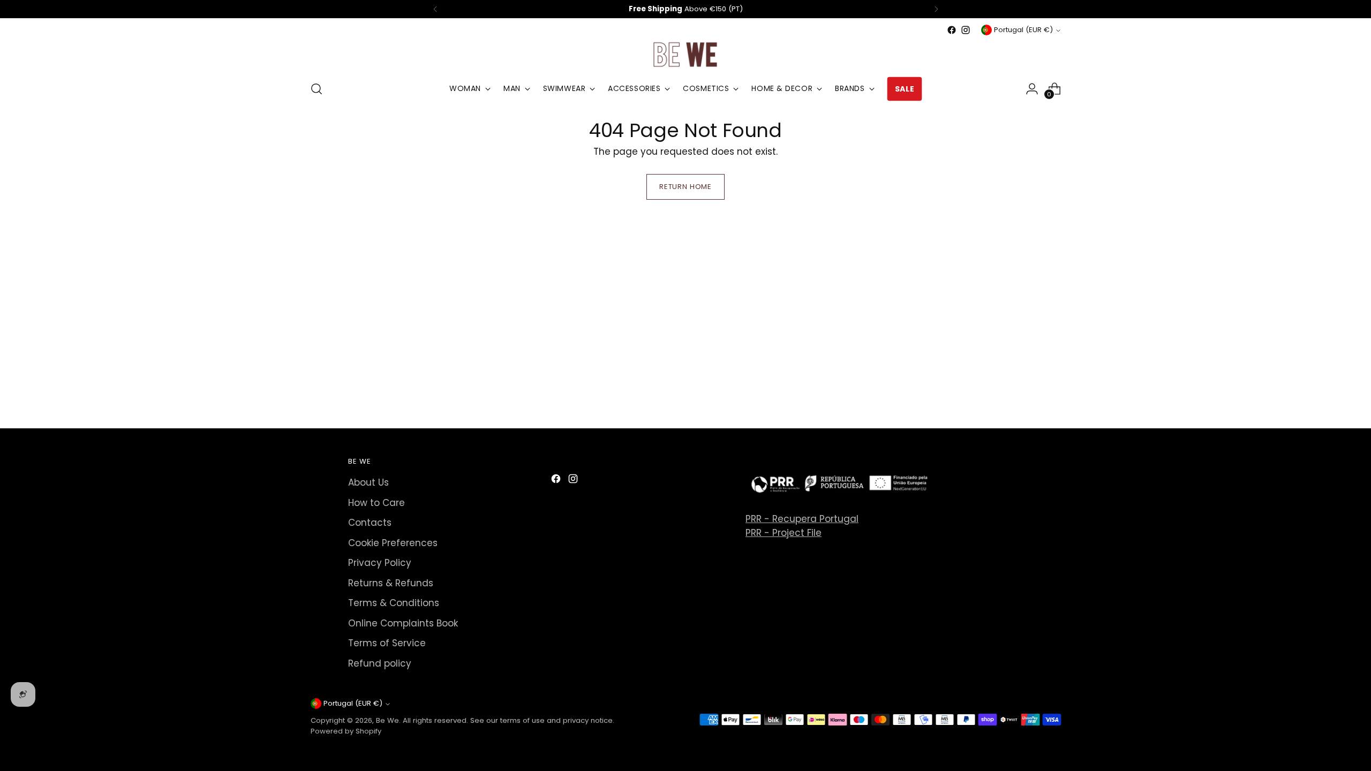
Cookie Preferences (393, 542)
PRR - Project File (783, 532)
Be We (387, 720)
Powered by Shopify (346, 731)
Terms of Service (387, 643)
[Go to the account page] (1032, 89)
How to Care (376, 502)
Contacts (369, 522)
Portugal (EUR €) (1023, 30)
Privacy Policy (379, 562)
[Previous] (435, 9)
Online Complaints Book (403, 623)
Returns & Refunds (390, 583)
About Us (368, 482)
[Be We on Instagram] (965, 30)
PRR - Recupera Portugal (801, 518)
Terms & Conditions (393, 602)
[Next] (936, 9)
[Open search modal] (316, 89)
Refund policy (379, 663)
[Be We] (685, 54)
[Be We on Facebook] (951, 30)
